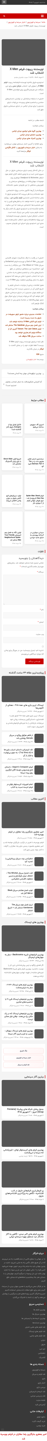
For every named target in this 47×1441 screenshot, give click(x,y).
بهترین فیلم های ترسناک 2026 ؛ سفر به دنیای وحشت (19, 986)
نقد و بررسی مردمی (38, 1395)
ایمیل (41, 622)
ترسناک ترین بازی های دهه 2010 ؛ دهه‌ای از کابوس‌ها (24, 706)
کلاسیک (42, 1357)
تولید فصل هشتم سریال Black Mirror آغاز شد (20, 892)
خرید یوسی (41, 1425)
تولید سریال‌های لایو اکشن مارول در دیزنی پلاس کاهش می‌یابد (13, 498)
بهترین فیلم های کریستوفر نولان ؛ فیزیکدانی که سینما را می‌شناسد (23, 1151)
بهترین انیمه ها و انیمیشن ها (33, 1318)
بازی (43, 1378)
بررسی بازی (41, 1387)
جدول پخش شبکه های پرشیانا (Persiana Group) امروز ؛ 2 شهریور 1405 (25, 1110)
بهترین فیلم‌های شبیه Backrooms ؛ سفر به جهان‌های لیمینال (24, 956)
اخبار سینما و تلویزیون (26, 147)
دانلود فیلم (41, 1416)
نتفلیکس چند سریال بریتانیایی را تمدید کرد (19, 860)
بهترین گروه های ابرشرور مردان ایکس (26, 131)
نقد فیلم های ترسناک (37, 1331)
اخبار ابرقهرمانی (31, 359)
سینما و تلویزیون (38, 1369)
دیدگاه (40, 572)
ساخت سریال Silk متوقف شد (30, 336)
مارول (43, 1344)
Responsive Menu (4, 2)
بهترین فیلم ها (39, 1309)
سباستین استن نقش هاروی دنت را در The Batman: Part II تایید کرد (36, 462)
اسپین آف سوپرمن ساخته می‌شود (37, 426)
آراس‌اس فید (40, 1404)
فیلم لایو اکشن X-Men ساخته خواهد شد (25, 321)
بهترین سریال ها (38, 1314)
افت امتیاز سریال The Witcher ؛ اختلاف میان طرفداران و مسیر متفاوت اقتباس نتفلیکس (19, 875)
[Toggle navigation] (42, 16)
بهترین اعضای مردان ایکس (30, 134)
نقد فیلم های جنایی (37, 1335)
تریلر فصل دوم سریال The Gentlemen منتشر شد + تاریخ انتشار (20, 907)
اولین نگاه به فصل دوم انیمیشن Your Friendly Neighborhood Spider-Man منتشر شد (13, 536)
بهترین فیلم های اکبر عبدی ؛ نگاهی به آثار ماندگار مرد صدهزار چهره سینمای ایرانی (25, 1235)
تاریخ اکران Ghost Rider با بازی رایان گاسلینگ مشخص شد (12, 461)
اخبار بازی (41, 1382)
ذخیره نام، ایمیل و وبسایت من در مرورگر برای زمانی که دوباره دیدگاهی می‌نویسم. (24, 652)
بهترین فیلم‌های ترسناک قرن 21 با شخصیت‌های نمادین (19, 1000)
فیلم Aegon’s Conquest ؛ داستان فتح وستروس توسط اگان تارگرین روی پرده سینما (19, 769)
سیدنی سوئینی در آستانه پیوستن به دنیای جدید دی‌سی (37, 535)
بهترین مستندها (38, 1322)
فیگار (42, 349)
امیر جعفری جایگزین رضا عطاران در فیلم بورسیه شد (26, 833)
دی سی (42, 1348)
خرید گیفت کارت (38, 1421)
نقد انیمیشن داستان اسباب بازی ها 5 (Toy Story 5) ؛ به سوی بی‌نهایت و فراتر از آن (18, 752)
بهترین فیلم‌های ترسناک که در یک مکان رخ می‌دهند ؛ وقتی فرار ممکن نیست (18, 1016)
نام (42, 609)
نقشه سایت (40, 1400)
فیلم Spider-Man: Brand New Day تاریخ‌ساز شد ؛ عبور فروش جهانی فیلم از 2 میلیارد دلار (35, 499)
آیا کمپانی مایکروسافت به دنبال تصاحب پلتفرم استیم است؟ (24, 383)
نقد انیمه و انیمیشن (37, 1391)
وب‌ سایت (40, 634)
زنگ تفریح (23, 1050)
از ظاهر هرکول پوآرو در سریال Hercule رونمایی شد (21, 737)
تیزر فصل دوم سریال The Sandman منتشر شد (23, 325)
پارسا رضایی (23, 1156)
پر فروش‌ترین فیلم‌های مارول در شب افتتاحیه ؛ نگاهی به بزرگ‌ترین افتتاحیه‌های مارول (24, 1193)
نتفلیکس (41, 1353)
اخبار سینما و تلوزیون (23, 1057)
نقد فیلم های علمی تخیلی (35, 1327)
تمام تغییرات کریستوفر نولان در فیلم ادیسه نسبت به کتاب (20, 786)
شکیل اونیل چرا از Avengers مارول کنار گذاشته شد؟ (13, 427)
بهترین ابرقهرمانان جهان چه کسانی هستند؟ (24, 373)
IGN (37, 354)
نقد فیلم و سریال (23, 1064)
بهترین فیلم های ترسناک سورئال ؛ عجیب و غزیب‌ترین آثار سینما (19, 1032)
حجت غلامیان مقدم (21, 77)
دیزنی (43, 1340)
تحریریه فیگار (22, 711)
